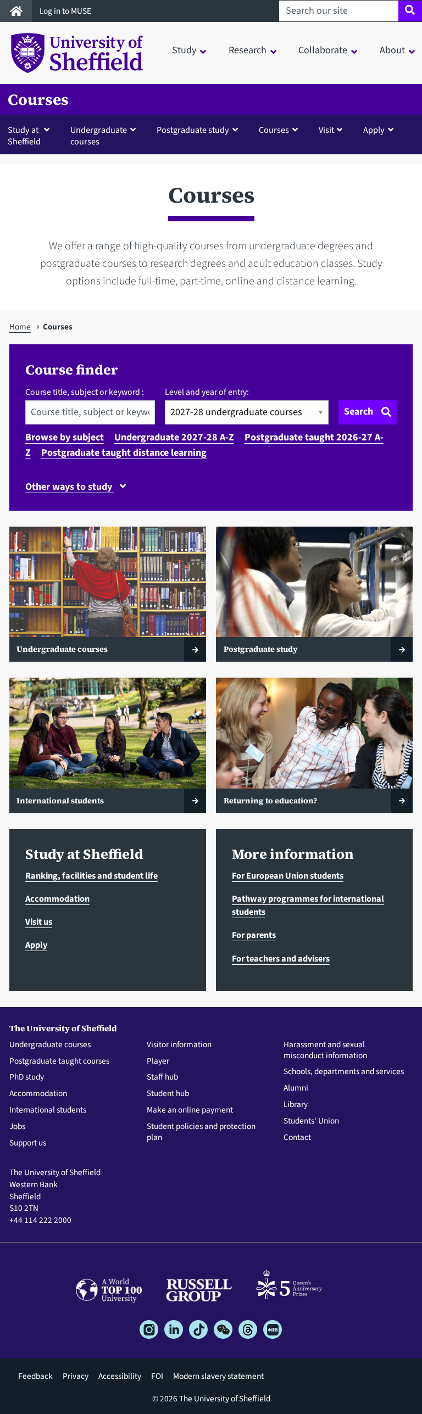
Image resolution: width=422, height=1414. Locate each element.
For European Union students (287, 875)
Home (20, 327)
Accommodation (57, 898)
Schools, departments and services (344, 1071)
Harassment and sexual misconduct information (325, 1050)
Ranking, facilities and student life (91, 875)
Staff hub (162, 1077)
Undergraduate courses (50, 1044)
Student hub (168, 1093)
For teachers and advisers (281, 958)
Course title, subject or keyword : (84, 392)
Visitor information (179, 1044)
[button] (31, 135)
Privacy (75, 1376)
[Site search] (410, 11)
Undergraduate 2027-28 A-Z (174, 437)
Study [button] (184, 50)
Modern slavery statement (218, 1376)
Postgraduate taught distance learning (124, 453)
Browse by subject (64, 437)
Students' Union (311, 1121)
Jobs (17, 1126)
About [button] (392, 50)
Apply (36, 944)
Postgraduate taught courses (59, 1061)
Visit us (38, 921)
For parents (254, 935)
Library (296, 1104)
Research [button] (247, 50)
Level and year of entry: (207, 392)
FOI (157, 1376)
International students (47, 1110)
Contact (297, 1137)
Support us (27, 1143)
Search (358, 411)
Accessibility (119, 1376)
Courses (38, 99)
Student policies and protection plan (201, 1132)
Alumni (296, 1088)
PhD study (26, 1077)
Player (158, 1061)
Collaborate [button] (322, 50)
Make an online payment (190, 1110)
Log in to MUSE (66, 11)
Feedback (35, 1376)
